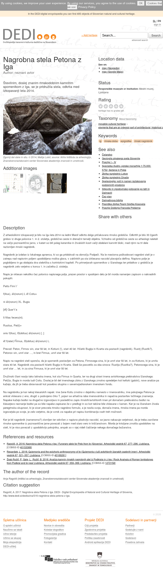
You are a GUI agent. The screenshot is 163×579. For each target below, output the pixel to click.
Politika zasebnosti (95, 538)
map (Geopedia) (111, 68)
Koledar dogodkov (54, 529)
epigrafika (126, 141)
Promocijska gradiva (55, 533)
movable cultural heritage (112, 123)
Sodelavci (130, 538)
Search (156, 35)
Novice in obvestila (54, 525)
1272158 (110, 463)
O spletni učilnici (12, 525)
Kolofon (129, 533)
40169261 (60, 455)
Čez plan (107, 196)
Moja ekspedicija (12, 542)
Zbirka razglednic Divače (115, 177)
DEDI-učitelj (9, 546)
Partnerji (130, 525)
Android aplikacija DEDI (98, 542)
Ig (100, 141)
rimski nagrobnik (143, 141)
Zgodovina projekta (95, 529)
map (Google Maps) (112, 71)
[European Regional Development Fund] (58, 566)
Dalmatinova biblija (112, 200)
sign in (157, 24)
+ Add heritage (89, 35)
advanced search (140, 39)
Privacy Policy (87, 7)
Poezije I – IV (109, 162)
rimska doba (111, 141)
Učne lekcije (9, 533)
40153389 (25, 447)
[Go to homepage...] (29, 42)
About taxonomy (128, 118)
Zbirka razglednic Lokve (115, 173)
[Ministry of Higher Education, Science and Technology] (100, 566)
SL (154, 20)
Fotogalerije (50, 538)
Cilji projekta (91, 525)
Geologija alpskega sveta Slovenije (121, 158)
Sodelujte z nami (134, 529)
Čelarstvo (107, 154)
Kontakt (48, 542)
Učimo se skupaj (12, 538)
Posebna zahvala (134, 542)
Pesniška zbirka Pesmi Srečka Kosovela (123, 204)
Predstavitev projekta (96, 533)
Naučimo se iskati (12, 529)
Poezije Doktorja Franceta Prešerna (121, 207)
